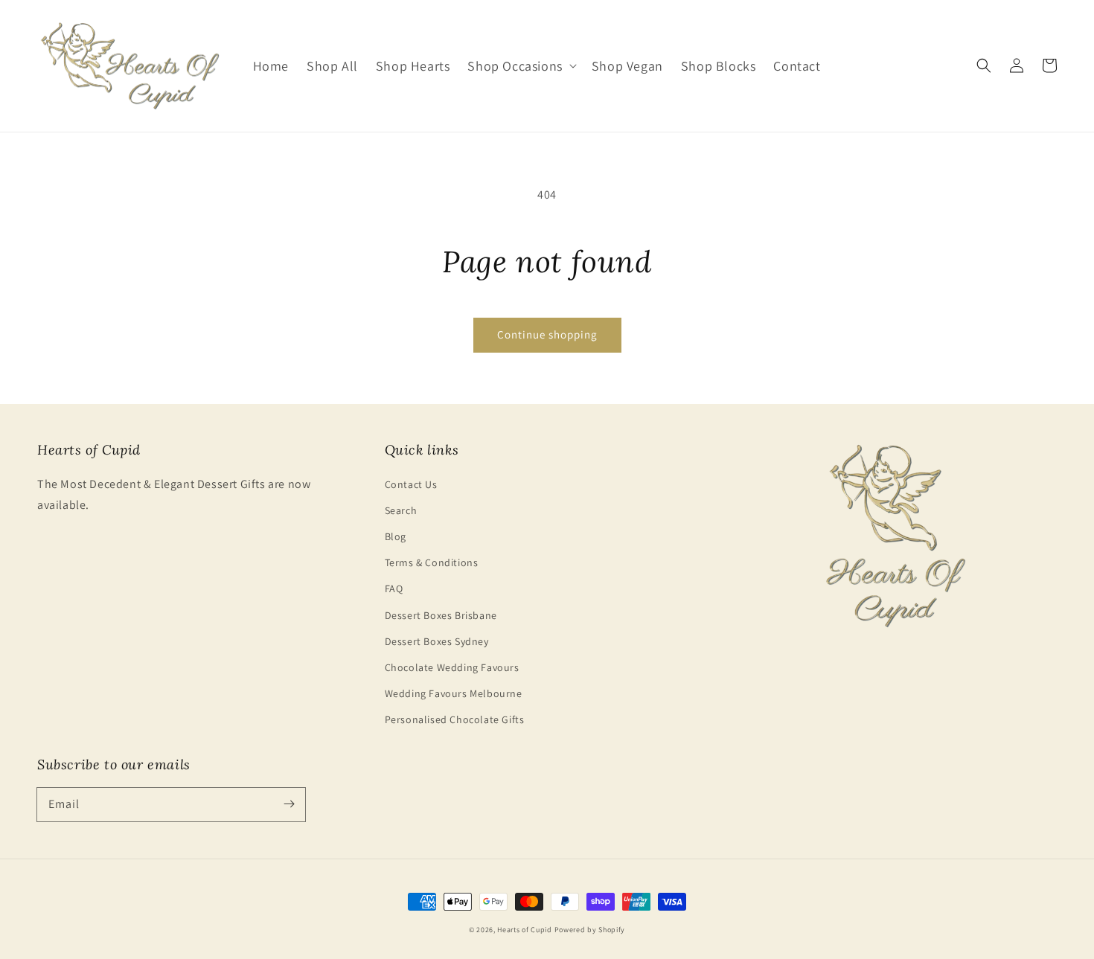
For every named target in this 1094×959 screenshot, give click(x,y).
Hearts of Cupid (524, 929)
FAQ (394, 588)
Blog (395, 536)
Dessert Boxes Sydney (437, 641)
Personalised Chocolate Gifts (455, 719)
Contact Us (411, 484)
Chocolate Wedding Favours (452, 667)
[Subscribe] (288, 804)
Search (401, 510)
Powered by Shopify (590, 929)
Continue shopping (547, 334)
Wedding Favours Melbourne (453, 693)
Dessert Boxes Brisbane (441, 615)
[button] (520, 65)
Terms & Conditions (432, 562)
